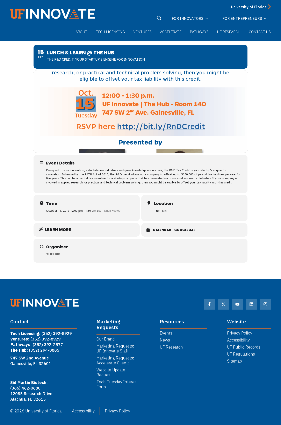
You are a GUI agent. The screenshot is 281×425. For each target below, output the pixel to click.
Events (166, 333)
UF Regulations (241, 354)
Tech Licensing (110, 31)
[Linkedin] (251, 304)
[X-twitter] (223, 304)
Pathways (199, 31)
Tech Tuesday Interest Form (117, 384)
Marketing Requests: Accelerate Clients (115, 360)
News (165, 340)
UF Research (228, 31)
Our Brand (105, 339)
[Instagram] (265, 304)
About (81, 31)
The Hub (53, 254)
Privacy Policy (239, 333)
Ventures (142, 31)
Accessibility (238, 340)
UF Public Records (243, 347)
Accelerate (170, 31)
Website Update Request (110, 372)
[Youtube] (237, 304)
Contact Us (260, 31)
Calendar (162, 230)
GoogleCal (184, 230)
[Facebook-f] (209, 304)
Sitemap (234, 361)
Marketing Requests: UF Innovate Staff (115, 348)
